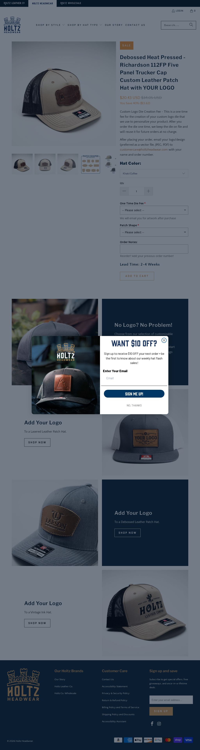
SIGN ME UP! (134, 393)
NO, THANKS (134, 405)
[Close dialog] (164, 340)
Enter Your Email (115, 371)
